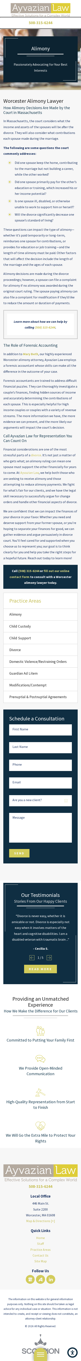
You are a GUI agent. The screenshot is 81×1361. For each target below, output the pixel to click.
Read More (40, 969)
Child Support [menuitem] (20, 638)
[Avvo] (40, 1279)
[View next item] (49, 957)
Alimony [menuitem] (15, 614)
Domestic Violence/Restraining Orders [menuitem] (38, 661)
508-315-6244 (40, 22)
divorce (36, 455)
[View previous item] (32, 957)
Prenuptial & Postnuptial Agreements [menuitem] (38, 697)
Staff (40, 1244)
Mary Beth (30, 354)
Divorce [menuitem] (15, 650)
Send (19, 853)
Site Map (40, 1261)
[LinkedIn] (50, 1279)
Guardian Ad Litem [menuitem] (23, 673)
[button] (72, 1352)
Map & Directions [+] (40, 1221)
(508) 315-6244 (45, 327)
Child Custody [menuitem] (20, 626)
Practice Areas (40, 1249)
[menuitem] (40, 1238)
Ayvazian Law (29, 473)
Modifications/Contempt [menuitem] (28, 685)
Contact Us (40, 1255)
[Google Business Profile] (30, 1279)
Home (40, 1238)
